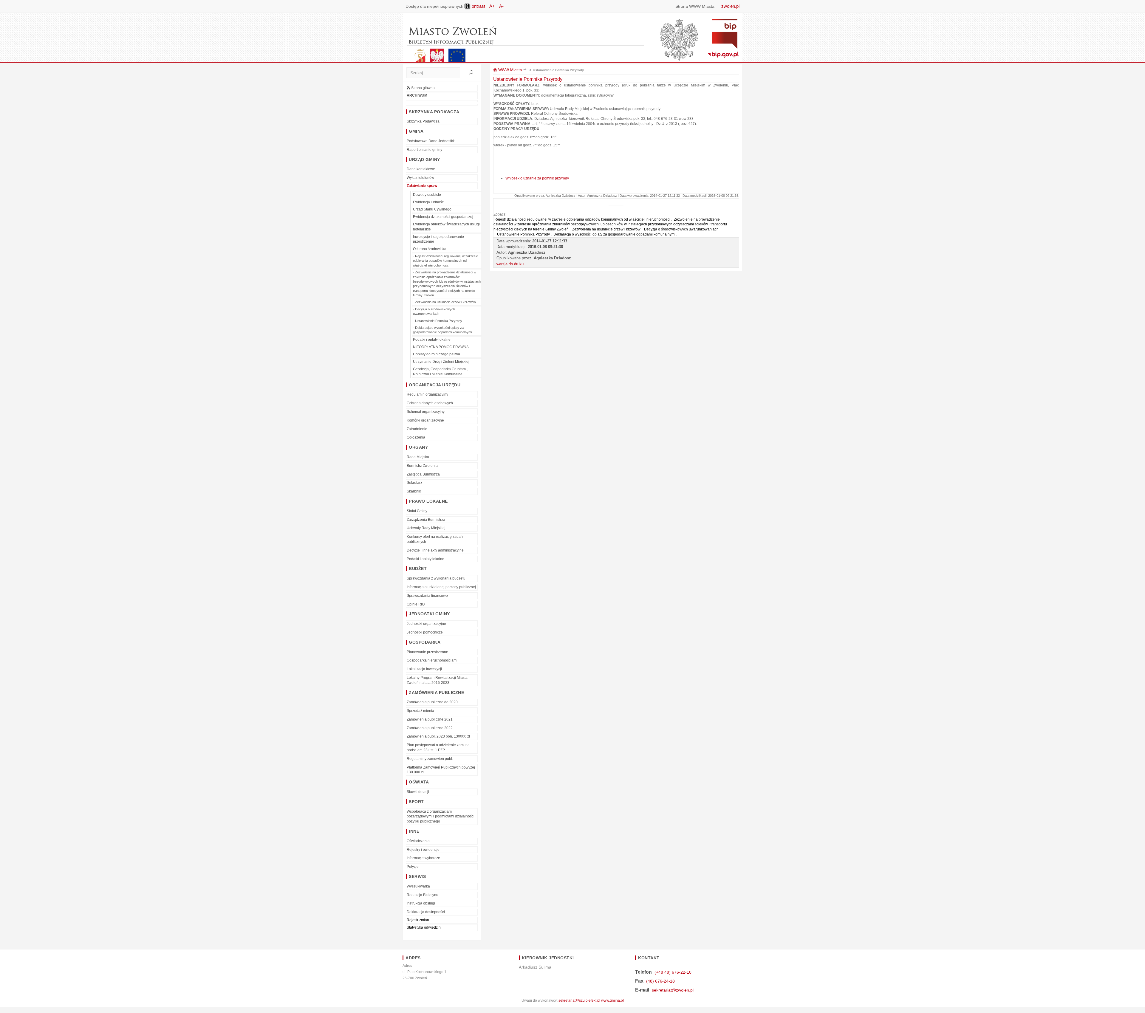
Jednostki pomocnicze (425, 632)
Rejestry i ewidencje (423, 850)
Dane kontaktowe (421, 169)
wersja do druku (510, 264)
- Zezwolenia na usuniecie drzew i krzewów (444, 302)
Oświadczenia (418, 841)
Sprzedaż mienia (420, 711)
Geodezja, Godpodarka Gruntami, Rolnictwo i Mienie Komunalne (440, 371)
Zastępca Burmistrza (423, 474)
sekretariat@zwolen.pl (673, 990)
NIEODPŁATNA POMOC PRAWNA (441, 347)
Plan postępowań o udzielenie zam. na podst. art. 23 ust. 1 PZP (438, 747)
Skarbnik (414, 491)
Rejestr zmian (418, 920)
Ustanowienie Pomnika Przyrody (558, 70)
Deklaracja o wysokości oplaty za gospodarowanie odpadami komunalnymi (614, 234)
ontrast (478, 6)
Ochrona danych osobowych (430, 403)
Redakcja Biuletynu (422, 895)
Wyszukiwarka (418, 886)
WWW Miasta (509, 70)
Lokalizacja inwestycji (424, 669)
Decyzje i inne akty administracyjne (435, 550)
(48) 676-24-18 (660, 981)
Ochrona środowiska (429, 249)
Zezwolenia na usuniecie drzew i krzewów (606, 229)
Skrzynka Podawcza (423, 121)
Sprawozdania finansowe (427, 596)
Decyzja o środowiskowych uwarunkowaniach (681, 229)
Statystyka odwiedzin (424, 927)
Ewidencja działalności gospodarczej (443, 217)
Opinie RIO (416, 604)
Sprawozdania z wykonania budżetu (436, 578)
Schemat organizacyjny (426, 412)
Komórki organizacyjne (425, 420)
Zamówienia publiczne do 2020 (432, 702)
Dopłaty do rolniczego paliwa (436, 354)
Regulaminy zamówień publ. (430, 759)
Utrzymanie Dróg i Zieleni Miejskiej (441, 362)
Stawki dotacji (418, 792)
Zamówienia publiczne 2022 (430, 728)
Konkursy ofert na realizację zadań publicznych (435, 539)
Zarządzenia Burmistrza (426, 520)
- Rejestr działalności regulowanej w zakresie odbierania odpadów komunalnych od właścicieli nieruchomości (445, 260)
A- (501, 6)
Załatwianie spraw (422, 186)
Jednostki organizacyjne (426, 624)
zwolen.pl (730, 6)
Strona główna (422, 88)
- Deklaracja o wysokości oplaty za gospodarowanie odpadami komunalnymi (442, 330)
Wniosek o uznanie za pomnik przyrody (537, 178)
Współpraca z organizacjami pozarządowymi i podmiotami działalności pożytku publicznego (440, 816)
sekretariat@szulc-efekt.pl (579, 1000)
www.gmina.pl (612, 1000)
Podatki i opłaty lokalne (432, 339)
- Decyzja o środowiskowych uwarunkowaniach (434, 311)
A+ (492, 6)
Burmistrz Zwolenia (422, 466)
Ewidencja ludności (429, 202)
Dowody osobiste (427, 195)
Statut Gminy (417, 511)
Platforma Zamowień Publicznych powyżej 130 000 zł (441, 770)
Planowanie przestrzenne (427, 652)
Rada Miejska (418, 457)
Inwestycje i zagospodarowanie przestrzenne (438, 239)
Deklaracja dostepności (426, 912)
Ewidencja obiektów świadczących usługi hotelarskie (446, 226)
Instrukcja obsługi (421, 903)
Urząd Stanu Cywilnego (432, 209)
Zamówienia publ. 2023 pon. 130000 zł (438, 736)
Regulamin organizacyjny (427, 394)
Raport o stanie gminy (424, 150)
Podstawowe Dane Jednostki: (431, 141)
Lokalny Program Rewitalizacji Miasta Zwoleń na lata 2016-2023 (437, 680)
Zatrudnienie (417, 429)
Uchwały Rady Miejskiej (426, 528)
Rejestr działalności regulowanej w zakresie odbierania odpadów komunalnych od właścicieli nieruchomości (582, 219)
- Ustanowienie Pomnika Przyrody (437, 321)
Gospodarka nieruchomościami (432, 660)
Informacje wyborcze (423, 858)
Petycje (413, 867)
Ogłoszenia (416, 437)
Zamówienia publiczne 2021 (430, 719)
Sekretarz (414, 483)
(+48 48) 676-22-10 (672, 972)
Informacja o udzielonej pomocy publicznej (441, 587)
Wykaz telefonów (420, 178)
